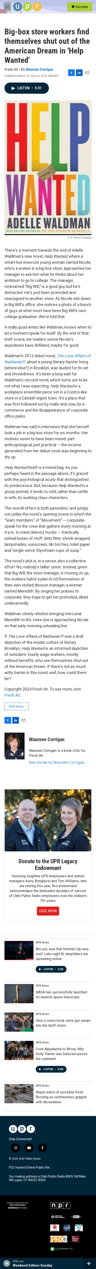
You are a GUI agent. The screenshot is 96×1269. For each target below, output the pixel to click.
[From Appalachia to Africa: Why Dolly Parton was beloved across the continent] (18, 1050)
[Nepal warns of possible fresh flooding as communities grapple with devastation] (18, 1093)
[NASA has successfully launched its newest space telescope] (18, 993)
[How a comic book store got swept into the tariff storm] (18, 1022)
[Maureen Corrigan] (14, 746)
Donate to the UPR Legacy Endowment (48, 864)
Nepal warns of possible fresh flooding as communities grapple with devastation (61, 1097)
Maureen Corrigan (39, 69)
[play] (7, 1263)
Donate (81, 7)
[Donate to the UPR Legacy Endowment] (48, 820)
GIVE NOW (48, 910)
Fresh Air (12, 695)
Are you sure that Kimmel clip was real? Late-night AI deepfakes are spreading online (62, 954)
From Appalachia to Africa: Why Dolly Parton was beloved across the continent (62, 1054)
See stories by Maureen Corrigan (57, 762)
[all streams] (90, 1263)
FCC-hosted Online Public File (29, 1167)
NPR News (16, 706)
